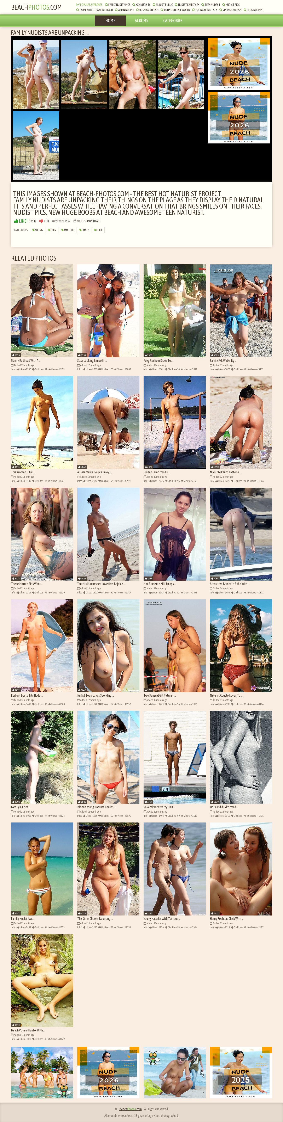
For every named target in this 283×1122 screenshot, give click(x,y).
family (85, 230)
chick (99, 230)
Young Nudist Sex (206, 10)
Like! (23, 221)
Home (110, 20)
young (39, 230)
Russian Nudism (148, 10)
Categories (173, 20)
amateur (69, 230)
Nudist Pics (232, 4)
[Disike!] (41, 221)
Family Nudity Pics (119, 4)
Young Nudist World (176, 10)
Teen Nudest (212, 4)
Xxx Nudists (143, 4)
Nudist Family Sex (188, 4)
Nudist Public (164, 4)
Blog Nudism (254, 10)
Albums (141, 20)
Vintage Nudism (232, 10)
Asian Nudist (126, 10)
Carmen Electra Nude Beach (96, 10)
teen (53, 230)
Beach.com (36, 7)
